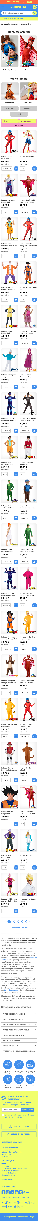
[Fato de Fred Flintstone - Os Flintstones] (9, 447)
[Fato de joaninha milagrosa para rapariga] (28, 709)
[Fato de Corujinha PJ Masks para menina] (28, 185)
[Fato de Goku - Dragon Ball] (28, 272)
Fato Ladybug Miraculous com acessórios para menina (7, 157)
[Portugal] (3, 1192)
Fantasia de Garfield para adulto (9, 725)
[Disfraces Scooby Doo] (10, 92)
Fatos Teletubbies (11, 1040)
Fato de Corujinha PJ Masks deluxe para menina (27, 682)
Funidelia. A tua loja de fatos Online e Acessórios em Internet (18, 7)
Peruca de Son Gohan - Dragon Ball (28, 900)
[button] (34, 57)
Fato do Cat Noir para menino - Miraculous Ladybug (28, 420)
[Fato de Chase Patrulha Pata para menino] (28, 491)
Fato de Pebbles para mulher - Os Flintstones (9, 900)
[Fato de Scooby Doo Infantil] (28, 753)
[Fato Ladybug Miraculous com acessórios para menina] (9, 141)
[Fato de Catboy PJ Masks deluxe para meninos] (9, 578)
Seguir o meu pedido (20, 1134)
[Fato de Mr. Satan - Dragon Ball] (28, 447)
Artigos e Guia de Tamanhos (12, 1152)
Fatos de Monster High (14, 1014)
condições (28, 1115)
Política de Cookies (9, 1173)
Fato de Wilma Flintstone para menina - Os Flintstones (7, 551)
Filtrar (8, 121)
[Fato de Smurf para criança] (9, 360)
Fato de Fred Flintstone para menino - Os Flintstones (9, 245)
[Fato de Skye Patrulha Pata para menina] (28, 316)
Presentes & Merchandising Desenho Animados (20, 1051)
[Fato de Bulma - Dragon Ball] (9, 316)
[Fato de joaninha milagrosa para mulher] (28, 229)
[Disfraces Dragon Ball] (28, 51)
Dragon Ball (28, 70)
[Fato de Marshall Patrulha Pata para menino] (9, 753)
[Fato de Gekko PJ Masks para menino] (28, 535)
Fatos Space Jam (10, 1046)
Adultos (10, 109)
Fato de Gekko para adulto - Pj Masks (8, 507)
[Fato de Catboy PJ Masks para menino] (9, 403)
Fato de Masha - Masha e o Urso (26, 376)
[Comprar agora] (16, 168)
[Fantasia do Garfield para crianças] (28, 622)
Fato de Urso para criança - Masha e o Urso (8, 682)
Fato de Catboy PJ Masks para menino (8, 420)
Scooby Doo (9, 103)
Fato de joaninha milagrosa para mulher (28, 245)
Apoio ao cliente (20, 1126)
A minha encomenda (10, 1148)
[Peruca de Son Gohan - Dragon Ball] (28, 884)
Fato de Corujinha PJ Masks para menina (27, 201)
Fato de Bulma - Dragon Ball (7, 332)
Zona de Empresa (8, 1175)
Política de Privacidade (10, 1171)
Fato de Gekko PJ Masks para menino (27, 551)
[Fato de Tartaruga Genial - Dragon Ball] (9, 272)
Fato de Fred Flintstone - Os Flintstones (6, 463)
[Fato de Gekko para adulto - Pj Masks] (9, 491)
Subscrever (27, 1110)
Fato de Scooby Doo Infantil (27, 769)
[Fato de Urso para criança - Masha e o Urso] (9, 666)
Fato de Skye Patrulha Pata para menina (28, 332)
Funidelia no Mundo (9, 1166)
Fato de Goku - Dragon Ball (28, 288)
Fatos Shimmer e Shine (13, 1035)
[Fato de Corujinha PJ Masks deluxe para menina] (28, 666)
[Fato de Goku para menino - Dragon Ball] (9, 622)
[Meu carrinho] (35, 7)
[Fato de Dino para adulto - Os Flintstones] (28, 578)
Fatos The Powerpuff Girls (16, 1030)
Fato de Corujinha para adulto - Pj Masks (28, 813)
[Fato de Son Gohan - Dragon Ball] (9, 185)
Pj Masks (9, 70)
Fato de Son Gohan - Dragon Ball (9, 201)
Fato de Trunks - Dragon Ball (7, 856)
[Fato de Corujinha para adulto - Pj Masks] (28, 797)
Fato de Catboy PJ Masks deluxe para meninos (8, 594)
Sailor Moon (28, 103)
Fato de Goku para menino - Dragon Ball (9, 638)
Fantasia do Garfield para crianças (27, 638)
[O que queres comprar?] (3, 7)
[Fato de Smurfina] (28, 840)
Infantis (28, 109)
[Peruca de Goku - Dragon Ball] (9, 797)
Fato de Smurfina (26, 855)
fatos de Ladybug (11, 990)
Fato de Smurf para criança (8, 376)
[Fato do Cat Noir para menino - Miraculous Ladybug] (28, 403)
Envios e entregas (8, 1150)
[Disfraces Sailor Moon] (28, 92)
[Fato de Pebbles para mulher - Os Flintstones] (9, 884)
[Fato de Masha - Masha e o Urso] (28, 360)
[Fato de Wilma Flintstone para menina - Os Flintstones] (9, 535)
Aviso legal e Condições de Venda (14, 1168)
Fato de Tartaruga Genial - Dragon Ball (8, 288)
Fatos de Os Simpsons (13, 1019)
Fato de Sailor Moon (27, 156)
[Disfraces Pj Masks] (10, 51)
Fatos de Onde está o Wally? (16, 1025)
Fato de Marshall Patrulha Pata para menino (8, 769)
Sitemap (5, 1177)
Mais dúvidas (7, 1156)
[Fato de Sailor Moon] (28, 141)
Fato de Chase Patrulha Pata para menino (27, 507)
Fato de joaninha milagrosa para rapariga (26, 725)
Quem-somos (7, 1179)
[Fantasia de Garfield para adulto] (9, 709)
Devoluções (6, 1154)
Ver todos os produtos (19, 928)
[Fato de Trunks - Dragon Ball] (9, 840)
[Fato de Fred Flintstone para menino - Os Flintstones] (9, 229)
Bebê (19, 114)
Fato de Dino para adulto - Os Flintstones (28, 594)
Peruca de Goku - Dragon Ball (7, 813)
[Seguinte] (29, 921)
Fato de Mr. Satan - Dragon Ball (27, 463)
